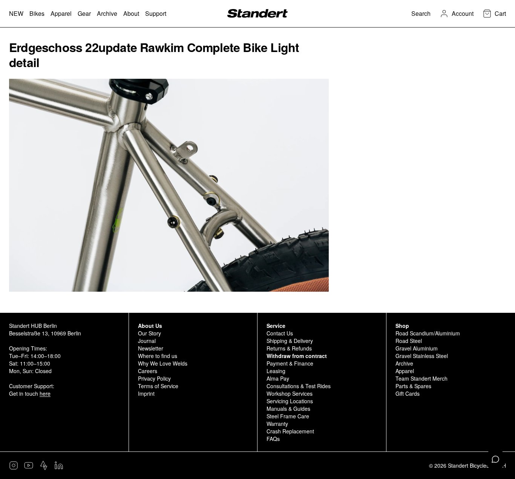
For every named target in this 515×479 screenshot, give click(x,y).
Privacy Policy (154, 378)
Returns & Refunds (289, 348)
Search (421, 13)
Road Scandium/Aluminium (427, 333)
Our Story (149, 333)
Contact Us (280, 333)
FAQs (273, 438)
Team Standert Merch (421, 378)
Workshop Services (290, 393)
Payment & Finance (290, 363)
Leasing (276, 371)
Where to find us (157, 356)
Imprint (146, 393)
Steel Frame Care (288, 416)
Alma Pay (278, 378)
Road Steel (408, 340)
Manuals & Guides (288, 408)
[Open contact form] (495, 459)
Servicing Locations (290, 401)
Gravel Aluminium (416, 348)
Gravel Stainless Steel (421, 356)
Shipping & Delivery (290, 340)
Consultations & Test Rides (299, 386)
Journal (147, 340)
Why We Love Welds (162, 363)
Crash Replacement (290, 431)
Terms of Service (158, 386)
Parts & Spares (413, 386)
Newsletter (150, 348)
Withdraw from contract (297, 356)
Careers (147, 371)
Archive (404, 363)
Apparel (404, 371)
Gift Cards (407, 393)
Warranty (277, 423)
